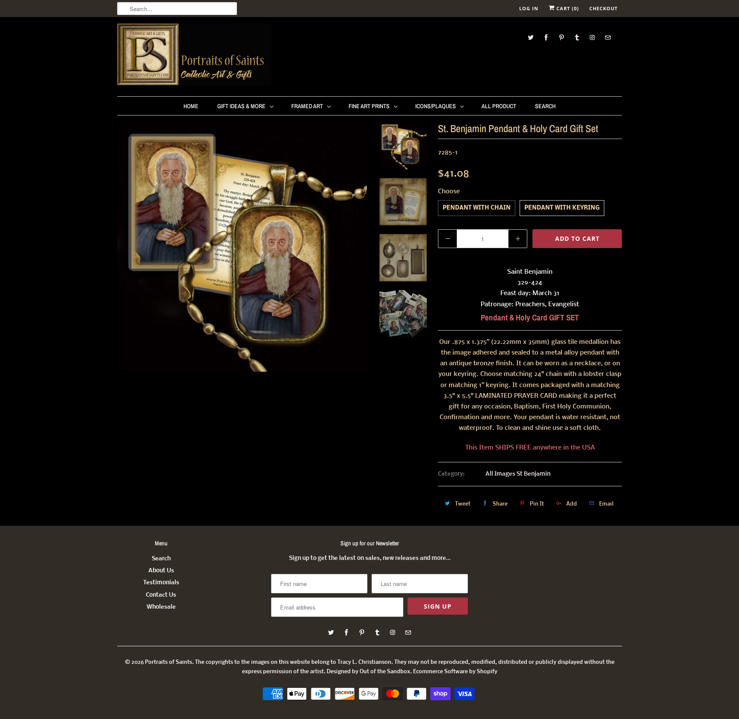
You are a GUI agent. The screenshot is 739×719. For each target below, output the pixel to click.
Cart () (567, 8)
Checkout (603, 8)
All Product (499, 106)
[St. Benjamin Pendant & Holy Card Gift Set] (242, 247)
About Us (161, 571)
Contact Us (161, 595)
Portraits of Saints (168, 662)
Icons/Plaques (435, 106)
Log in (528, 8)
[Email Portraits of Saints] (607, 37)
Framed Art (307, 106)
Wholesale (161, 607)
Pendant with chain (477, 208)
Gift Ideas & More (241, 106)
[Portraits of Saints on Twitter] (530, 37)
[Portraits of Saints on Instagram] (592, 37)
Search (545, 106)
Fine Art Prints (369, 106)
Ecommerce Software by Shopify (455, 672)
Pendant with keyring (562, 208)
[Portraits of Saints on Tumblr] (576, 37)
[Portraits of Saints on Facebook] (546, 37)
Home (190, 106)
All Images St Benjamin (517, 474)
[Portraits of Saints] (194, 56)
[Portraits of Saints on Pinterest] (561, 37)
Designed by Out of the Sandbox (368, 672)
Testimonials (161, 583)
